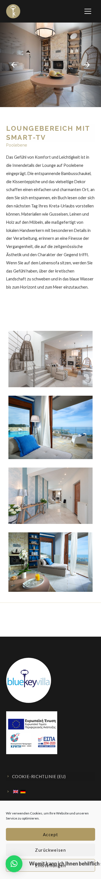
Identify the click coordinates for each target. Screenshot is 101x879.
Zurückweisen (50, 850)
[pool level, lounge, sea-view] (50, 399)
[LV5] (50, 470)
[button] (14, 863)
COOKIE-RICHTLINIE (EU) (39, 776)
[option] (50, 65)
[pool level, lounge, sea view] (50, 535)
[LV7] (50, 334)
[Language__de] (23, 791)
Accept (50, 834)
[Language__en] (15, 791)
